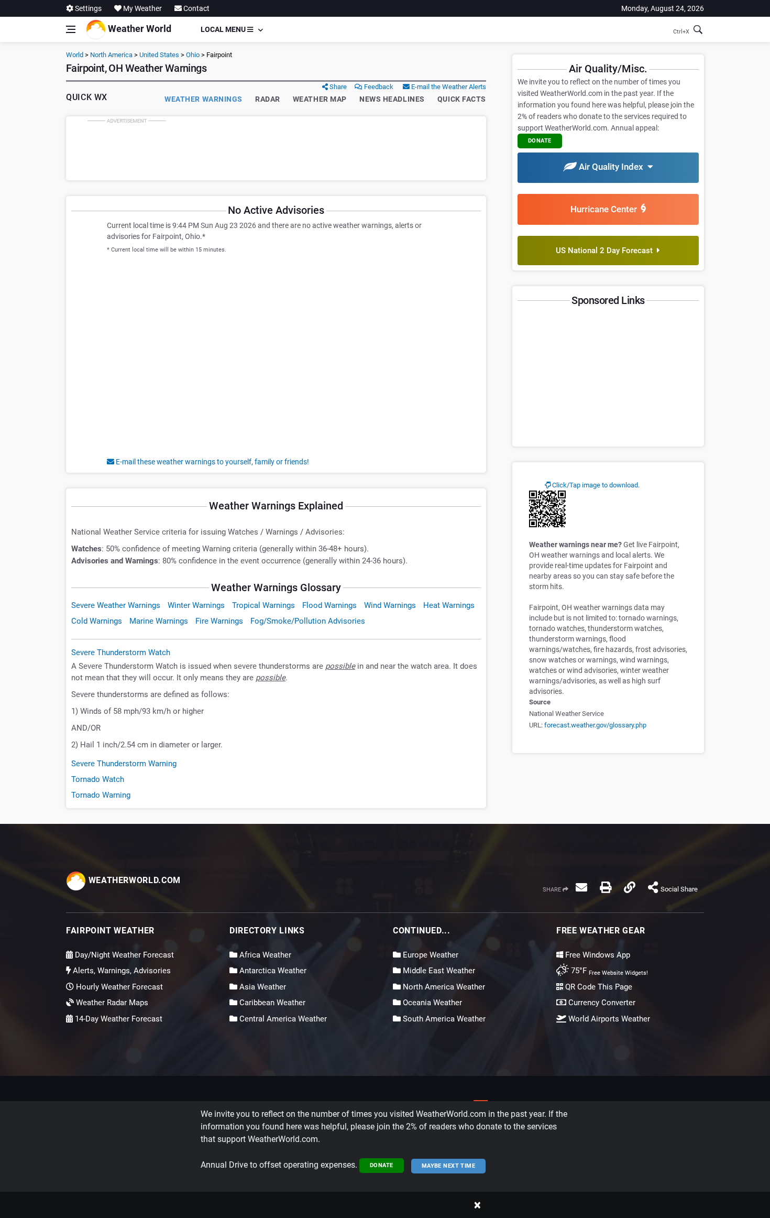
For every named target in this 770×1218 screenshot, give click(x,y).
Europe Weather (429, 955)
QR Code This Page (597, 987)
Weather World (138, 28)
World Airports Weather (608, 1019)
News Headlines (392, 99)
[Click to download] (547, 508)
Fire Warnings (219, 621)
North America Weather (443, 987)
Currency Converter (600, 1002)
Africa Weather (264, 955)
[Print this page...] (605, 887)
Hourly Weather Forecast (118, 987)
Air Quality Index (612, 166)
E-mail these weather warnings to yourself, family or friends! (211, 462)
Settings (87, 8)
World (74, 55)
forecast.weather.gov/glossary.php (595, 725)
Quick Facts (461, 99)
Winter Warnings (196, 605)
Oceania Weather (431, 1002)
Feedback (377, 87)
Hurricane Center (605, 209)
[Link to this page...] (630, 887)
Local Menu (224, 29)
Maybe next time (449, 1165)
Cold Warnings (96, 621)
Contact (196, 8)
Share (337, 87)
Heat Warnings (449, 605)
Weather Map (320, 99)
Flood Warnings (329, 605)
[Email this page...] (581, 887)
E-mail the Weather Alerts (448, 87)
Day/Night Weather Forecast (123, 955)
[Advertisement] (276, 148)
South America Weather (443, 1019)
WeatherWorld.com (133, 880)
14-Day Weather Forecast (117, 1019)
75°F (608, 970)
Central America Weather (282, 1019)
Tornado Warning (100, 795)
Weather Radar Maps (111, 1002)
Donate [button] (540, 140)
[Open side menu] (70, 29)
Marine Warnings (158, 621)
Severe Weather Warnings (115, 605)
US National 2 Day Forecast (606, 250)
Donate (381, 1165)
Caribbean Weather (271, 1002)
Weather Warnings (203, 99)
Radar (267, 99)
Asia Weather (261, 987)
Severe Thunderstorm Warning (124, 763)
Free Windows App (596, 955)
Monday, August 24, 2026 (662, 8)
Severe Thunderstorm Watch (120, 652)
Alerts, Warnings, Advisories (121, 970)
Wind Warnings (390, 605)
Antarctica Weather (271, 970)
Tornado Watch (97, 779)
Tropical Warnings (263, 605)
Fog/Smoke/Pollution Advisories (307, 621)
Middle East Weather (438, 970)
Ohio (193, 55)
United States (159, 55)
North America (111, 55)
